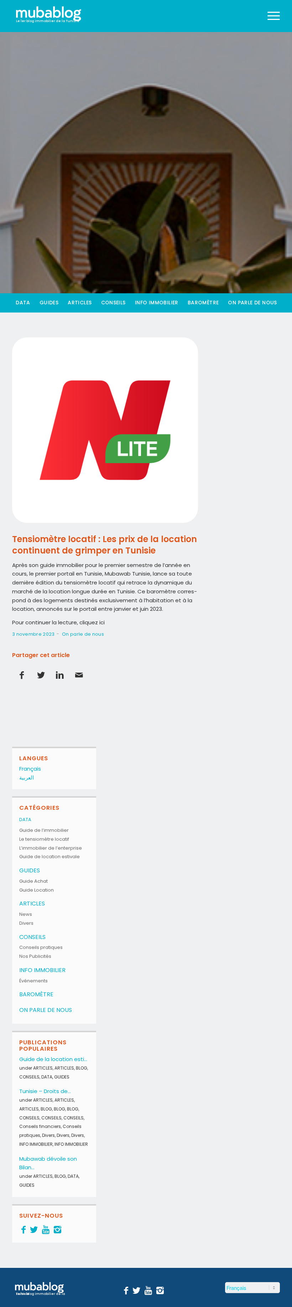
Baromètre (36, 994)
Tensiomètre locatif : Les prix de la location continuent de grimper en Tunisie (104, 544)
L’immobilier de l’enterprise (50, 848)
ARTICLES (32, 903)
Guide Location (36, 890)
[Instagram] (57, 1229)
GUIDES (29, 870)
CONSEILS (32, 937)
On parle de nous (83, 634)
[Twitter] (34, 1229)
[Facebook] (23, 1229)
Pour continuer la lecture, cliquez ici (58, 622)
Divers (26, 923)
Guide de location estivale (49, 856)
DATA (25, 819)
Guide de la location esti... (53, 1059)
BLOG (81, 1068)
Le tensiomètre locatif (44, 839)
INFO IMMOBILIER (42, 970)
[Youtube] (45, 1229)
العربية (26, 777)
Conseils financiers (40, 1126)
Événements (33, 980)
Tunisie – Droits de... (45, 1091)
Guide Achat (33, 881)
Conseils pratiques (41, 947)
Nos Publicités (35, 956)
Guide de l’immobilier (44, 830)
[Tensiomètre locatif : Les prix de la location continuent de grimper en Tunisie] (105, 430)
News (25, 914)
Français (30, 768)
